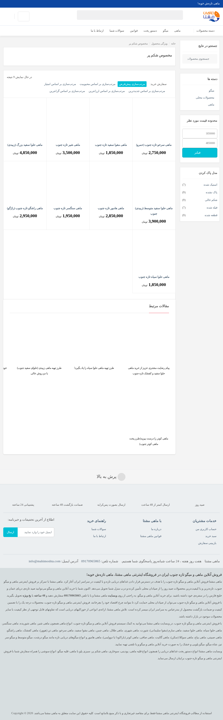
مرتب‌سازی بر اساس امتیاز (60, 84)
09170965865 (90, 561)
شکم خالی (211, 200)
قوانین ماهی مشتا (150, 536)
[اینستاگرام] (13, 3)
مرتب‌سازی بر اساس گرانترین (67, 91)
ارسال (10, 532)
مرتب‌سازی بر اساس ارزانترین (107, 91)
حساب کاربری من (206, 529)
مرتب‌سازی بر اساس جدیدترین (146, 91)
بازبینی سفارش (207, 543)
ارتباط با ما (99, 536)
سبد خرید (210, 536)
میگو (211, 90)
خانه (173, 43)
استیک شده (210, 184)
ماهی (211, 104)
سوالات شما (98, 529)
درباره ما (156, 529)
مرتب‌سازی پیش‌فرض (132, 84)
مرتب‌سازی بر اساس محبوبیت (97, 84)
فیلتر (197, 152)
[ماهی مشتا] (211, 16)
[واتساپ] (6, 3)
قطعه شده (211, 215)
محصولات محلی (205, 97)
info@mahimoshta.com (45, 561)
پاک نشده (211, 192)
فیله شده (212, 207)
